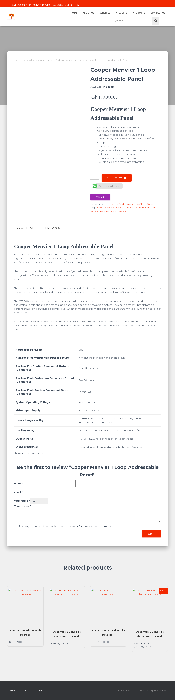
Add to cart (114, 177)
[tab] (28, 228)
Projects (121, 12)
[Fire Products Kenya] (11, 16)
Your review (22, 506)
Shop (39, 690)
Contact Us (157, 12)
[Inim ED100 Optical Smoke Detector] (108, 606)
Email (18, 492)
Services (104, 12)
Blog (27, 690)
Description (25, 227)
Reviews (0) (53, 227)
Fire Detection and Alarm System (38, 60)
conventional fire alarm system (115, 207)
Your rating (22, 500)
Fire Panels (111, 203)
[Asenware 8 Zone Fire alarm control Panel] (67, 607)
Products (138, 12)
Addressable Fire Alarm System (71, 60)
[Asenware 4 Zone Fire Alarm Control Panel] (150, 607)
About (14, 690)
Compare (100, 197)
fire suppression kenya (112, 211)
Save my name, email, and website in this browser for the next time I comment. (66, 526)
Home (73, 12)
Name (18, 483)
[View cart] (163, 19)
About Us (88, 12)
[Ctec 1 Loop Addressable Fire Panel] (25, 606)
